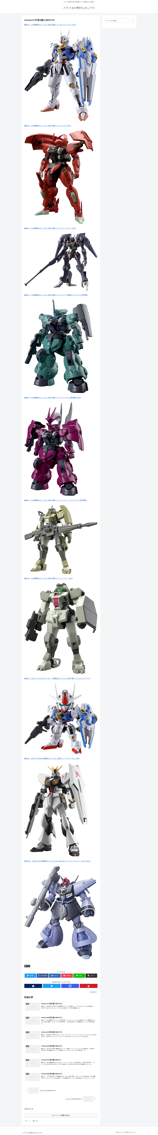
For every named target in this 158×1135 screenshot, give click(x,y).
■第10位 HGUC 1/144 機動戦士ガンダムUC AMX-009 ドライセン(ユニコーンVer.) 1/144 (57, 861)
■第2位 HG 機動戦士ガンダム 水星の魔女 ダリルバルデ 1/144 (47, 126)
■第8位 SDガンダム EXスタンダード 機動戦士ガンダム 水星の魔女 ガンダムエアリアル (57, 678)
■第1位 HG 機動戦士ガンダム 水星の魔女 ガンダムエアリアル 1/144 (50, 25)
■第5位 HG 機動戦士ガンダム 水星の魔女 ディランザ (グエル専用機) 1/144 (52, 398)
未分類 (28, 966)
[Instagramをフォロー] (70, 986)
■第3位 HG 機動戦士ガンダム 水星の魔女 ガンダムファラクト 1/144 (50, 228)
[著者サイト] (33, 986)
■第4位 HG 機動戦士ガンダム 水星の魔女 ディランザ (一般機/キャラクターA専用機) (56, 295)
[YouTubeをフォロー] (88, 986)
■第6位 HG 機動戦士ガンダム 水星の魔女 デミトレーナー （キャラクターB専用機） (56, 500)
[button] (132, 21)
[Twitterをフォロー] (52, 986)
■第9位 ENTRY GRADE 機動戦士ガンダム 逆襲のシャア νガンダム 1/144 (51, 758)
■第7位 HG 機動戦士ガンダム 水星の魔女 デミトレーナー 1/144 (48, 578)
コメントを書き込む (61, 1115)
